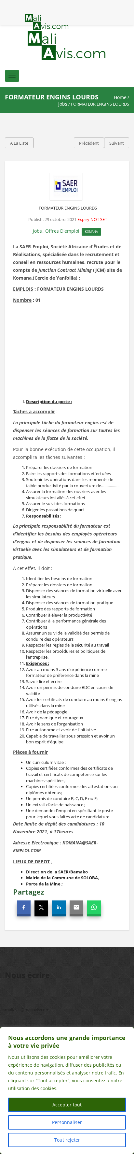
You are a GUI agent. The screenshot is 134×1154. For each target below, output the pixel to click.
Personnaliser (67, 1122)
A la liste (19, 143)
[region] (67, 1090)
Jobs (62, 104)
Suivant (116, 143)
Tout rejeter (67, 1140)
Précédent (89, 143)
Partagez (28, 892)
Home (120, 97)
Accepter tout (67, 1105)
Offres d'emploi (62, 231)
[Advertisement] (67, 353)
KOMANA (91, 231)
